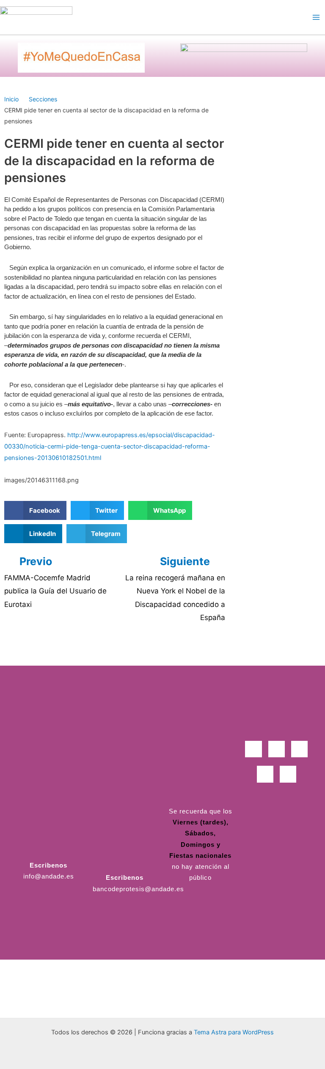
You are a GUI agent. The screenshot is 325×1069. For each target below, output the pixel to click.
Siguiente (186, 561)
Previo (35, 561)
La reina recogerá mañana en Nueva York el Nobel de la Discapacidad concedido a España (175, 598)
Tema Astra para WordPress (234, 1032)
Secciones (43, 99)
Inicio (11, 99)
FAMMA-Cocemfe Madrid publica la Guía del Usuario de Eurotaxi (55, 591)
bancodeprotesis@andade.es (138, 889)
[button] (35, 510)
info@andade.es (48, 876)
